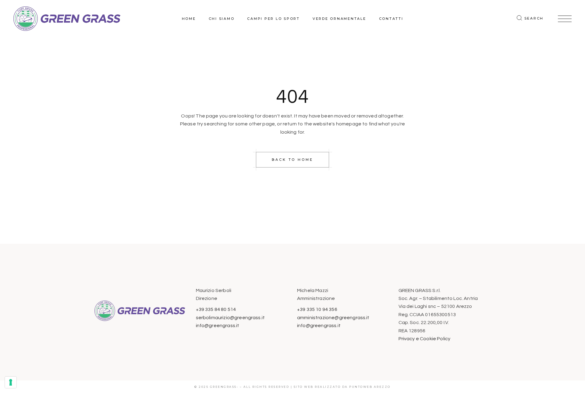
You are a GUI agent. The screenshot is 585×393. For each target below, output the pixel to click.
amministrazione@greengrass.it (333, 317)
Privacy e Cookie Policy (425, 338)
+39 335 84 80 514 (216, 309)
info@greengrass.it (217, 325)
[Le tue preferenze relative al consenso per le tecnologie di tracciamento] (10, 382)
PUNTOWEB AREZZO (370, 386)
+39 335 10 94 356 (317, 309)
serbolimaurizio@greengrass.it (230, 317)
